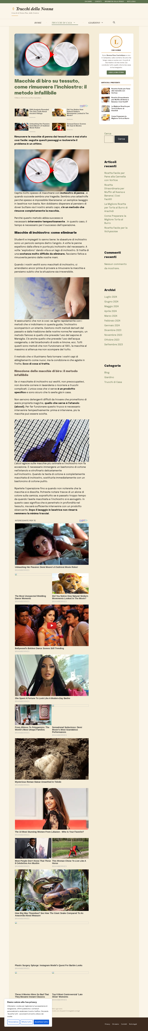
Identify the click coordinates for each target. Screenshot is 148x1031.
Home (37, 22)
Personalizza (13, 1022)
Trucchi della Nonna (34, 8)
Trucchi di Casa (62, 22)
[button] (114, 22)
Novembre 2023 (113, 335)
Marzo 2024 (110, 316)
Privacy (107, 1024)
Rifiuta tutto (27, 1022)
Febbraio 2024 (112, 321)
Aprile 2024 (110, 311)
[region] (28, 1013)
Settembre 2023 (113, 344)
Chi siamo (88, 1)
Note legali (131, 1)
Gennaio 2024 (112, 325)
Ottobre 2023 (111, 340)
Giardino (94, 22)
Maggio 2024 (111, 306)
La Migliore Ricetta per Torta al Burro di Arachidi (116, 208)
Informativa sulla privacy (114, 1)
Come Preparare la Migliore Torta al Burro (115, 219)
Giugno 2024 (111, 302)
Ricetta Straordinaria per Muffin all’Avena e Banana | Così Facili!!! (114, 192)
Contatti (98, 1)
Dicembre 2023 (112, 330)
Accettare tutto (41, 1022)
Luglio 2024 (110, 297)
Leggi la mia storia (116, 72)
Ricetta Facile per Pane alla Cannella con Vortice (115, 177)
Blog (106, 373)
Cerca (107, 134)
